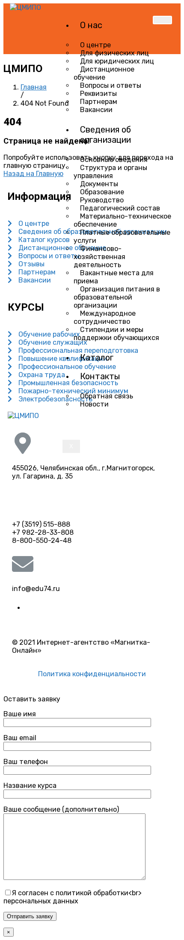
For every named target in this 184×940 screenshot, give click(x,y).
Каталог (96, 357)
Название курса (29, 785)
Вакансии (96, 110)
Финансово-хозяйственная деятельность (99, 257)
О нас (91, 25)
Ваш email (19, 738)
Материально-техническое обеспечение (122, 220)
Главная (34, 87)
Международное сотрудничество (105, 317)
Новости (94, 404)
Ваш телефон (25, 762)
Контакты (100, 376)
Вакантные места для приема (114, 277)
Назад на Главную (33, 174)
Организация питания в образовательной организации (117, 297)
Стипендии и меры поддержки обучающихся (116, 334)
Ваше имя (19, 714)
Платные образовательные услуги (122, 236)
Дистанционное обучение (104, 73)
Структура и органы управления (110, 172)
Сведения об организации (105, 134)
